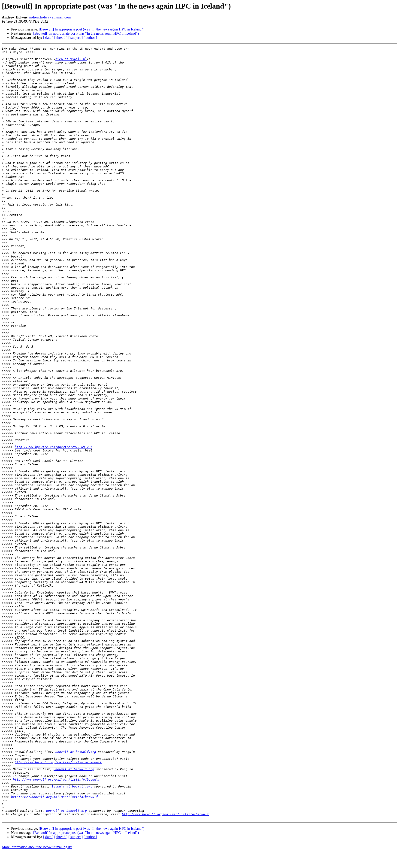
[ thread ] (60, 37)
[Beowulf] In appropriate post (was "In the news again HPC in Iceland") (91, 29)
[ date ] (48, 37)
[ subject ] (75, 37)
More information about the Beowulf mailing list (37, 847)
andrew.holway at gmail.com (50, 17)
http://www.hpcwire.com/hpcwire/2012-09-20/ (53, 447)
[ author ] (90, 37)
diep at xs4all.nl (71, 59)
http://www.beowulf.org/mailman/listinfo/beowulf (58, 762)
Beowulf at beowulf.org (75, 752)
